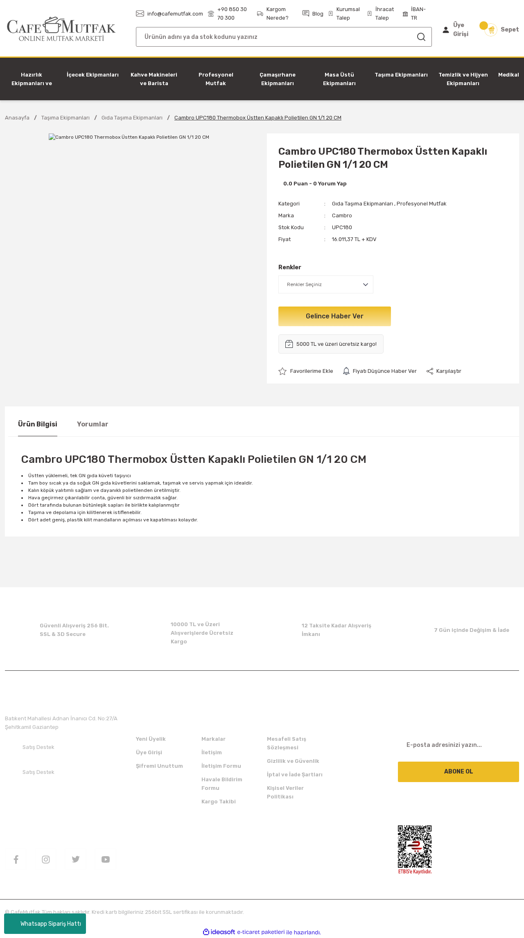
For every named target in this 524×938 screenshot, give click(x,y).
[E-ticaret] (261, 932)
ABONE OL (458, 771)
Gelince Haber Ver (335, 316)
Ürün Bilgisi (37, 424)
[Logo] (61, 29)
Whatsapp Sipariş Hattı (50, 923)
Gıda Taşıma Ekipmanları (362, 204)
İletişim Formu (221, 766)
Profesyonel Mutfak (422, 204)
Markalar (213, 739)
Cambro (342, 215)
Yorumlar (92, 424)
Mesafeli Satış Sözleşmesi (286, 743)
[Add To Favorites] (305, 371)
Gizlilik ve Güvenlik (293, 761)
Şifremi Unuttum (159, 766)
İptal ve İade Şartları (295, 774)
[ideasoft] (219, 932)
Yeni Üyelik (151, 739)
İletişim (211, 752)
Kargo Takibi (218, 801)
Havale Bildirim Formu (221, 783)
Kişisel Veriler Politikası (285, 792)
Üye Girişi (149, 752)
